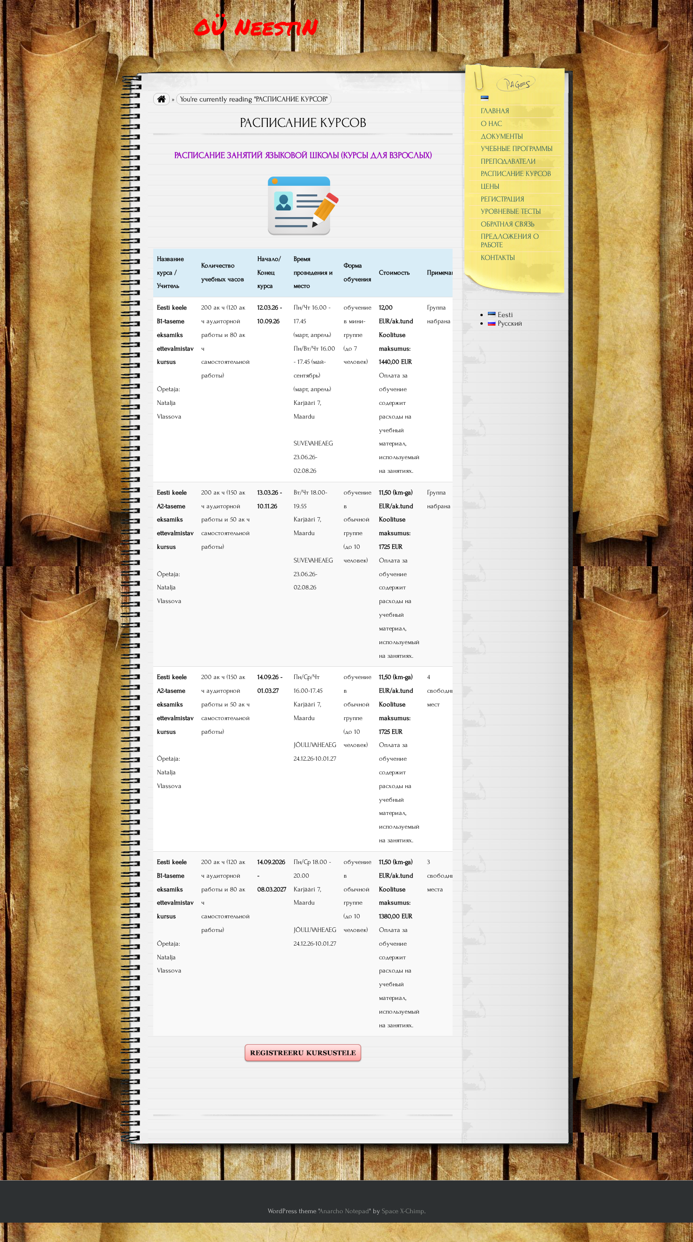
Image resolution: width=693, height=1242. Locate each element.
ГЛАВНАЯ (495, 111)
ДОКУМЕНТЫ (502, 136)
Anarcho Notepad (344, 1211)
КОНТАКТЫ (498, 257)
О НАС (491, 123)
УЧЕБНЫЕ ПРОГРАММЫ (517, 148)
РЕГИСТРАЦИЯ (502, 199)
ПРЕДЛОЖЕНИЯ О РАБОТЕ (510, 240)
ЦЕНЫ (490, 186)
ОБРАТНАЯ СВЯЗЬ (508, 224)
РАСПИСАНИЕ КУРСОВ (516, 173)
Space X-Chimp (403, 1211)
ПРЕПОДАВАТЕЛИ (508, 161)
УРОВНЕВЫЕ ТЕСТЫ (511, 211)
